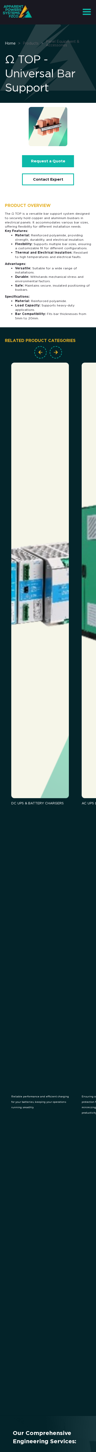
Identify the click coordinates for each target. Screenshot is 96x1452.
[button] (86, 12)
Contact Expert (48, 179)
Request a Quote (48, 161)
